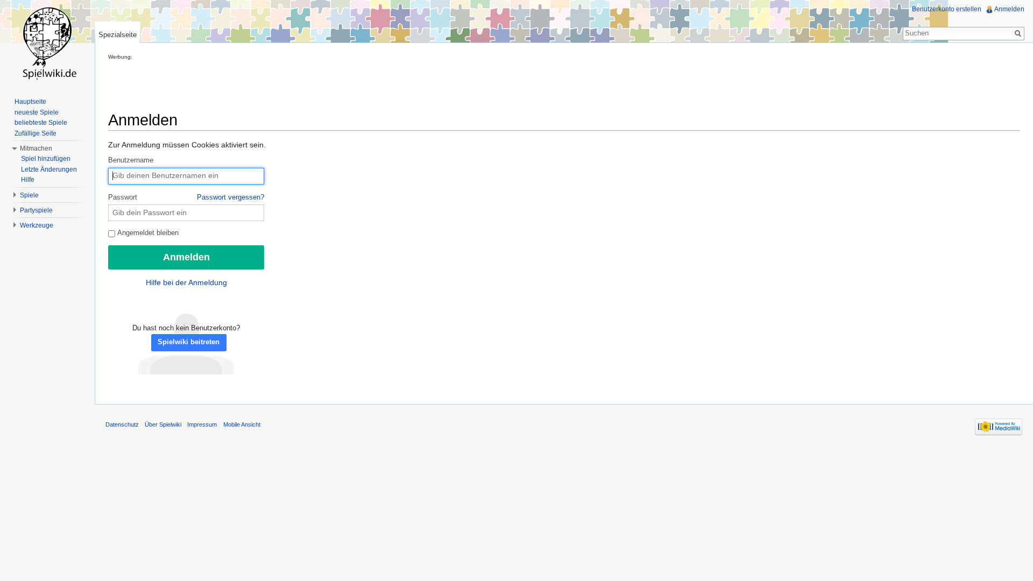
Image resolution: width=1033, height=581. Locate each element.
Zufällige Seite (35, 133)
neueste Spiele (37, 112)
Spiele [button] (29, 195)
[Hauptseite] (47, 43)
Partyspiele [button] (36, 210)
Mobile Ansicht (241, 424)
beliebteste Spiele (41, 122)
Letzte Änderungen (49, 169)
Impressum (202, 424)
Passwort (186, 197)
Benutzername (130, 160)
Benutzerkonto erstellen (946, 9)
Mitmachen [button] (36, 148)
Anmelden (1009, 9)
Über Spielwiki (163, 424)
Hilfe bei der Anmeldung (186, 282)
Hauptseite (30, 101)
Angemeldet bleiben (147, 233)
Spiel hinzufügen (45, 158)
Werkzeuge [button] (36, 225)
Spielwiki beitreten (189, 342)
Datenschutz (122, 424)
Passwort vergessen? (230, 197)
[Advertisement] (304, 84)
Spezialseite (117, 35)
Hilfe (27, 179)
